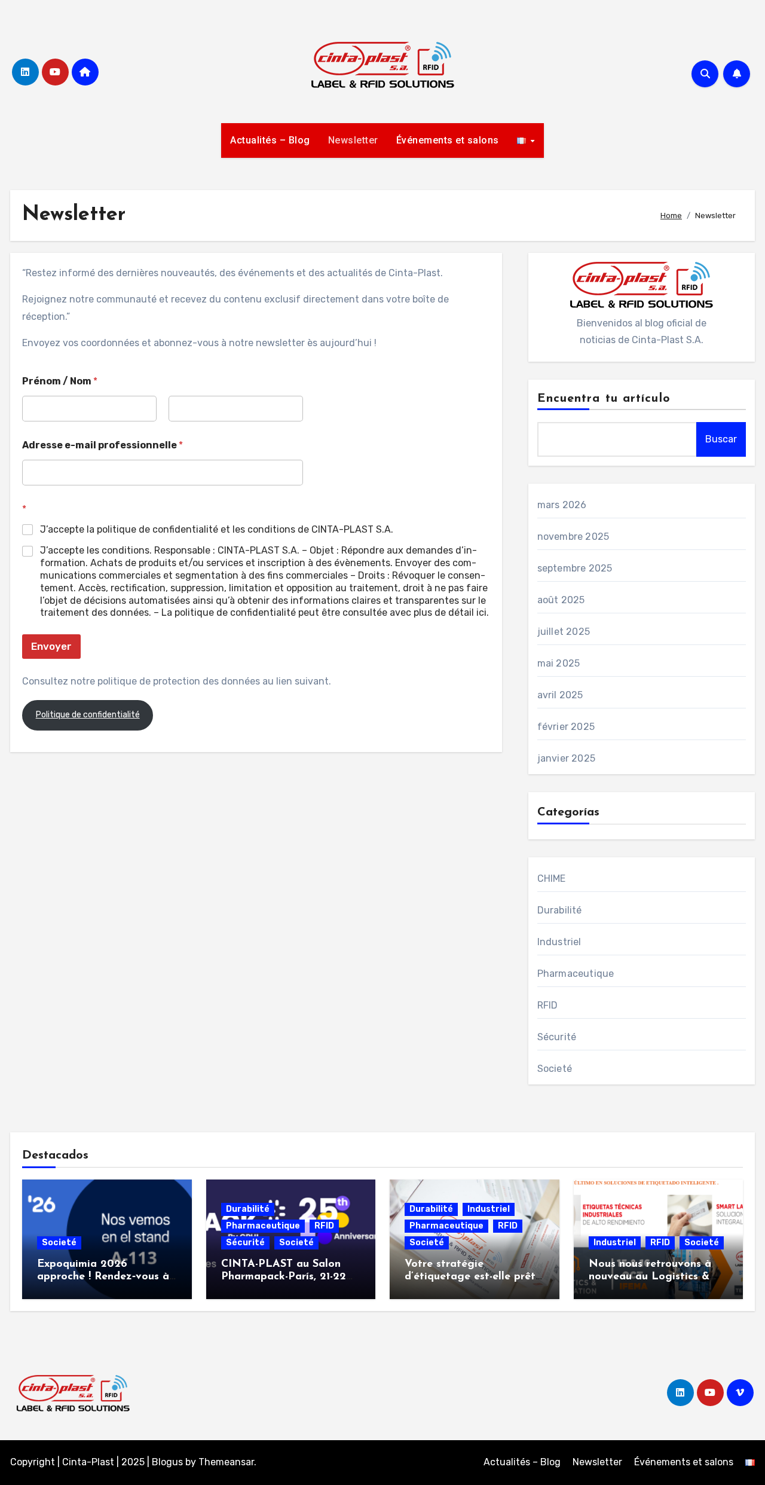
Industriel (559, 942)
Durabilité (559, 910)
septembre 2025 (575, 568)
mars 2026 (562, 505)
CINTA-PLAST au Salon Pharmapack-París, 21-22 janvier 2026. (283, 1277)
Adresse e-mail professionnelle (102, 445)
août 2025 (561, 600)
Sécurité (557, 1037)
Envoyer (51, 646)
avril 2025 (560, 695)
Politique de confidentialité (88, 715)
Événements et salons (447, 140)
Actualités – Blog (270, 140)
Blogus (167, 1462)
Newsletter (353, 140)
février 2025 (566, 726)
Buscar (721, 439)
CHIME (551, 878)
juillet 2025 (563, 631)
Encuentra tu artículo (604, 399)
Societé (554, 1068)
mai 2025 (558, 663)
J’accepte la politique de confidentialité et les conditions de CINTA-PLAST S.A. (216, 529)
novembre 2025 (573, 536)
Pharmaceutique (575, 973)
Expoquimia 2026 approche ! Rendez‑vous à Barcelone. (103, 1277)
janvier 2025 (566, 758)
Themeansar (226, 1462)
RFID (547, 1005)
